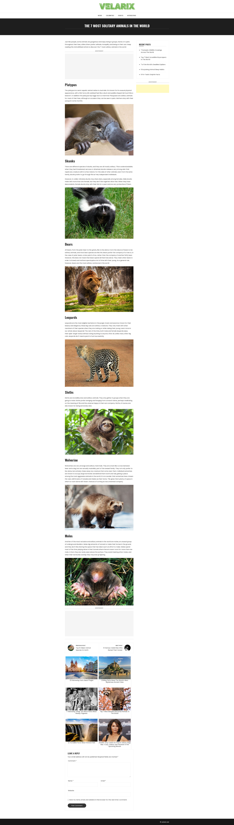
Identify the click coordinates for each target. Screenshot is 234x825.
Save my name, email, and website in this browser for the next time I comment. (98, 800)
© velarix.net (164, 822)
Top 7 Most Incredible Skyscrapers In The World (153, 58)
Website (71, 791)
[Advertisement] (99, 66)
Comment (72, 761)
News (100, 16)
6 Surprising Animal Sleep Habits (152, 69)
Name (70, 781)
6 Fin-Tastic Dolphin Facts (150, 74)
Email (103, 781)
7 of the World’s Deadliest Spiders (153, 64)
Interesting (131, 16)
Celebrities (110, 16)
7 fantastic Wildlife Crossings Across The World (151, 51)
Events (120, 16)
